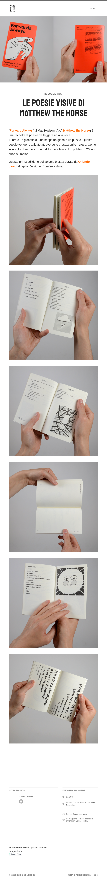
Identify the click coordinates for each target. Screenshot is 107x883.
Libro (93, 802)
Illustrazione (85, 802)
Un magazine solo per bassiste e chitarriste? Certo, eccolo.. (79, 819)
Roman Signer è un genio (76, 814)
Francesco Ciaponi (26, 796)
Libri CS (69, 797)
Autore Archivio (21, 801)
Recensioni (70, 805)
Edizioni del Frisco (25, 875)
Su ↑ (96, 875)
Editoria (76, 802)
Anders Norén (83, 875)
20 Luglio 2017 (53, 93)
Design (69, 802)
